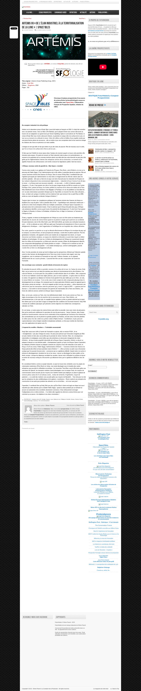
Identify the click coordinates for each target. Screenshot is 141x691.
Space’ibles (70, 102)
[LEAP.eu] (103, 496)
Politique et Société (65, 399)
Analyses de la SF (36, 399)
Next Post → (82, 18)
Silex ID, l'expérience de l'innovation (103, 531)
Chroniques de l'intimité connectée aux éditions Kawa (104, 529)
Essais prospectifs (30, 1)
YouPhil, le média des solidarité (103, 547)
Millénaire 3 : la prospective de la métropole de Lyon (103, 565)
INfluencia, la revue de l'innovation (103, 539)
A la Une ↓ (29, 12)
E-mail (90, 365)
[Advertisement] (103, 339)
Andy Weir (61, 64)
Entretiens (58, 1)
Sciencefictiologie (28, 400)
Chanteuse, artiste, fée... (103, 570)
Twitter (26, 422)
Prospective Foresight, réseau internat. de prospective (103, 553)
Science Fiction (79, 399)
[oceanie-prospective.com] (103, 481)
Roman (73, 399)
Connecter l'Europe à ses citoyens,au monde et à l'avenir (103, 492)
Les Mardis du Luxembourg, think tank (103, 544)
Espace (48, 399)
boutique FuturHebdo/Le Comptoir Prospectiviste (94, 287)
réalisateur (47, 409)
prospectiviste (65, 409)
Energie (43, 399)
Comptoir (93, 265)
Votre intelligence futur (103, 500)
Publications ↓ (85, 1)
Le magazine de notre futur (100, 688)
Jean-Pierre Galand (103, 561)
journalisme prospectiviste (96, 30)
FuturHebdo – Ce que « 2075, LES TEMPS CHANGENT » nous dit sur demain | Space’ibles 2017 (103, 384)
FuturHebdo (37, 411)
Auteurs (75, 1)
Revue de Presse (96, 105)
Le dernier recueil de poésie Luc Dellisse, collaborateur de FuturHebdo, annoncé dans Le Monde (106, 159)
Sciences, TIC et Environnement (41, 400)
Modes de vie (57, 399)
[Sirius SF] (93, 510)
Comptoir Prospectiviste (37, 414)
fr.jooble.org (103, 319)
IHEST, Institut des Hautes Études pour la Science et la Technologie (103, 535)
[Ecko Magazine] (103, 466)
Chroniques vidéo (45, 1)
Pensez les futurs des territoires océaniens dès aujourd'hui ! (104, 477)
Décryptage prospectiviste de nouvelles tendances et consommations (103, 518)
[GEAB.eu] (103, 504)
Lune (51, 399)
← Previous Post (26, 18)
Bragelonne (31, 85)
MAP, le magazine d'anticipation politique (103, 542)
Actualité (66, 1)
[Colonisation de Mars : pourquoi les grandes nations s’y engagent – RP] (91, 153)
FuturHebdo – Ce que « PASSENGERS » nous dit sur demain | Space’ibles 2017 (103, 393)
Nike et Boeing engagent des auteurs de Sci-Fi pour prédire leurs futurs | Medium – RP (106, 168)
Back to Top (116, 688)
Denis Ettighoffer (103, 557)
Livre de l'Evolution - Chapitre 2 (103, 550)
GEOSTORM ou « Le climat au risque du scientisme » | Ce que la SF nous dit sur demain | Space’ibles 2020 (101, 387)
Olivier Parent (50, 405)
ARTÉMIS (47, 64)
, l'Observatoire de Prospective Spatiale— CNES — (103, 447)
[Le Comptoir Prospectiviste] (94, 257)
